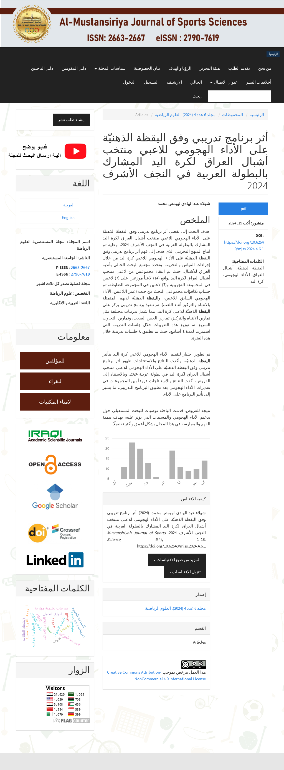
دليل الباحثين (42, 68)
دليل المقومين (74, 68)
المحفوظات (232, 114)
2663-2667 (80, 267)
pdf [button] (243, 208)
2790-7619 (80, 274)
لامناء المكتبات (55, 401)
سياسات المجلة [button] (111, 68)
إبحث (197, 96)
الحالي (196, 82)
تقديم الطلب (239, 68)
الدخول (129, 82)
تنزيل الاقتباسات (186, 571)
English (68, 217)
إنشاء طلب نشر (71, 119)
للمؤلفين (55, 360)
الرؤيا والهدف (179, 68)
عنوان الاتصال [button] (225, 82)
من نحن (264, 68)
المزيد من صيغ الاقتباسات (178, 559)
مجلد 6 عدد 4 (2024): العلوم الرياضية (185, 114)
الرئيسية (257, 114)
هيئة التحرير (210, 68)
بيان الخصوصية (147, 68)
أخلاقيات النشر (258, 82)
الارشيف (174, 82)
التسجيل (151, 82)
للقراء (55, 381)
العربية (69, 205)
